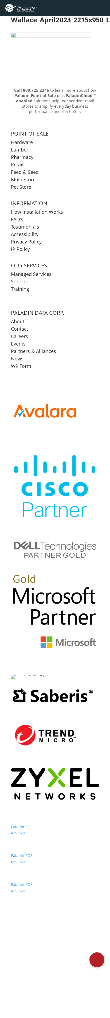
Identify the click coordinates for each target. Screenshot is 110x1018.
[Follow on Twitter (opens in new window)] (49, 990)
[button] (96, 959)
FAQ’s (17, 219)
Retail (17, 164)
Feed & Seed (25, 172)
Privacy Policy (26, 241)
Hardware (22, 142)
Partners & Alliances (33, 351)
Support (20, 281)
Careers (19, 336)
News (17, 358)
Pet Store (21, 187)
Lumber (19, 149)
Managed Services (31, 274)
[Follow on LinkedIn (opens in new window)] (61, 990)
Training (20, 289)
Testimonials (25, 227)
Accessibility (25, 234)
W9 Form (21, 366)
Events (18, 343)
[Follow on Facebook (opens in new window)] (37, 990)
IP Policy (20, 249)
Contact (19, 329)
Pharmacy (22, 157)
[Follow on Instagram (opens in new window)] (72, 990)
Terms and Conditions (55, 973)
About (17, 321)
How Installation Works (37, 212)
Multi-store (23, 179)
